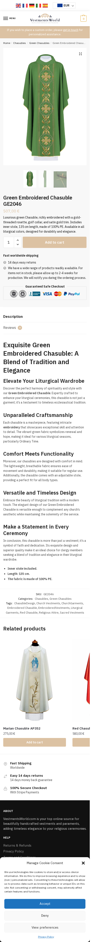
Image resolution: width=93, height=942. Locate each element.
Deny (45, 915)
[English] (18, 5)
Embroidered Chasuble (22, 608)
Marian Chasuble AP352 (21, 728)
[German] (32, 5)
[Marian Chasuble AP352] (34, 680)
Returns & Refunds (17, 845)
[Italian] (39, 5)
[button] (83, 863)
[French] (25, 5)
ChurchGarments (72, 603)
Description (13, 316)
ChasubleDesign (24, 603)
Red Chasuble (29, 612)
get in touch (70, 30)
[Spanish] (45, 5)
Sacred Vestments (72, 612)
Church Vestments (48, 603)
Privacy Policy (46, 936)
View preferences (45, 927)
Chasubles (19, 43)
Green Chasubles (39, 43)
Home (6, 43)
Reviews (12, 327)
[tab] (45, 316)
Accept (45, 904)
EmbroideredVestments (54, 608)
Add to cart (54, 242)
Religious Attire (49, 612)
